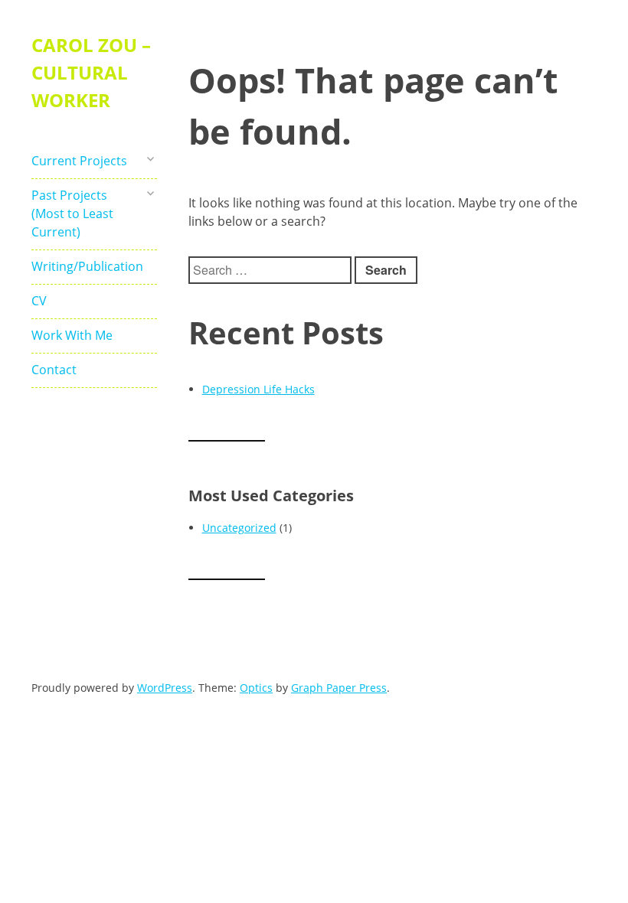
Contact (54, 369)
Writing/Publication (83, 266)
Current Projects (79, 160)
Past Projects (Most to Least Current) (72, 213)
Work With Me (72, 335)
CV (39, 300)
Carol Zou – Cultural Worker (91, 72)
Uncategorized (239, 527)
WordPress (164, 687)
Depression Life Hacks (258, 389)
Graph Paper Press (339, 687)
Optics (256, 687)
